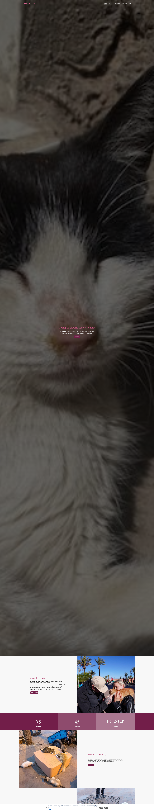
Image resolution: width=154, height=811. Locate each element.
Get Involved (77, 336)
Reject (106, 807)
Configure (50, 809)
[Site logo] (30, 5)
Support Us (91, 764)
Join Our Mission (34, 692)
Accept (101, 807)
